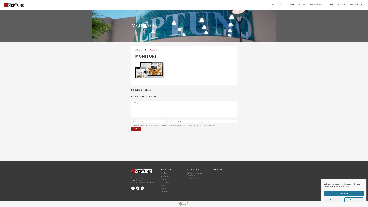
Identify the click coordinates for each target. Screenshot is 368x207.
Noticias (163, 188)
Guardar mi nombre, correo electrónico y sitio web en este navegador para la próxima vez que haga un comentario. (173, 126)
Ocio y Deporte (166, 182)
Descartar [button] (333, 200)
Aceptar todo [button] (344, 193)
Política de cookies (342, 186)
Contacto (164, 191)
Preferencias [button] (354, 200)
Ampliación (165, 176)
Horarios (164, 185)
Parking (163, 179)
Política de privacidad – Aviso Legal (195, 174)
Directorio (164, 173)
